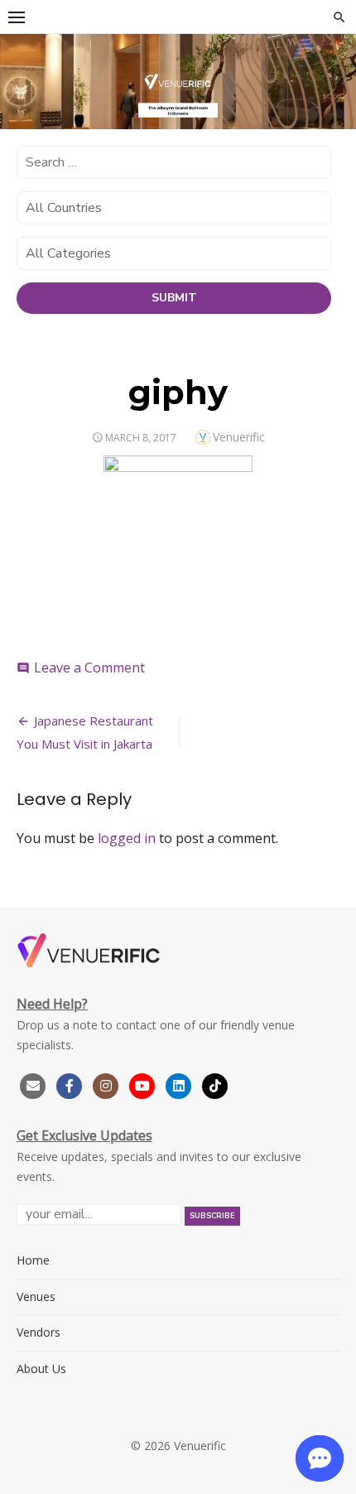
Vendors (38, 1332)
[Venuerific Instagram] (107, 1084)
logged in (127, 838)
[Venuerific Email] (33, 1084)
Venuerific (239, 437)
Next (335, 74)
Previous (20, 74)
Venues (36, 1296)
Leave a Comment (89, 667)
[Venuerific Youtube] (144, 1084)
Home (33, 1260)
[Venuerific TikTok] (215, 1084)
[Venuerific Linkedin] (180, 1084)
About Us (41, 1368)
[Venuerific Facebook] (69, 1084)
